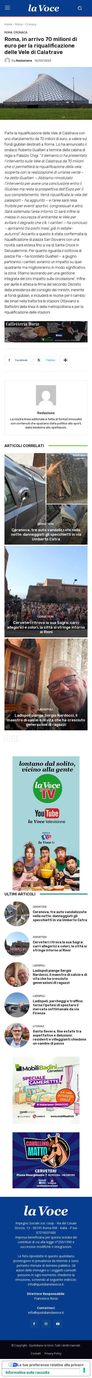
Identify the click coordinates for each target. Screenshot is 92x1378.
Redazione (24, 60)
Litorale (38, 1026)
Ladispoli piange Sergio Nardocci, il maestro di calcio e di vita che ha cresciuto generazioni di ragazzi (46, 720)
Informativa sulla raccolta (27, 1372)
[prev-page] (7, 739)
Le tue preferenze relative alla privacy (50, 1365)
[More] (65, 360)
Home (8, 24)
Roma (19, 24)
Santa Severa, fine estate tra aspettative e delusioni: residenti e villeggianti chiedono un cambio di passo (59, 1037)
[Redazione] (8, 60)
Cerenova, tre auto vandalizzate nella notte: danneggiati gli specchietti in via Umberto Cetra (46, 534)
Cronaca (30, 24)
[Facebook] (34, 1324)
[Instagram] (46, 1324)
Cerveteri (45, 523)
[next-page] (14, 739)
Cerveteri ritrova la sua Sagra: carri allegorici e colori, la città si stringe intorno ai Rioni (46, 627)
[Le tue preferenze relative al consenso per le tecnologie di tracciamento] (84, 1370)
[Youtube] (58, 1324)
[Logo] (44, 8)
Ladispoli (45, 709)
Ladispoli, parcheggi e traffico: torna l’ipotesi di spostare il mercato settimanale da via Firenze (58, 1007)
